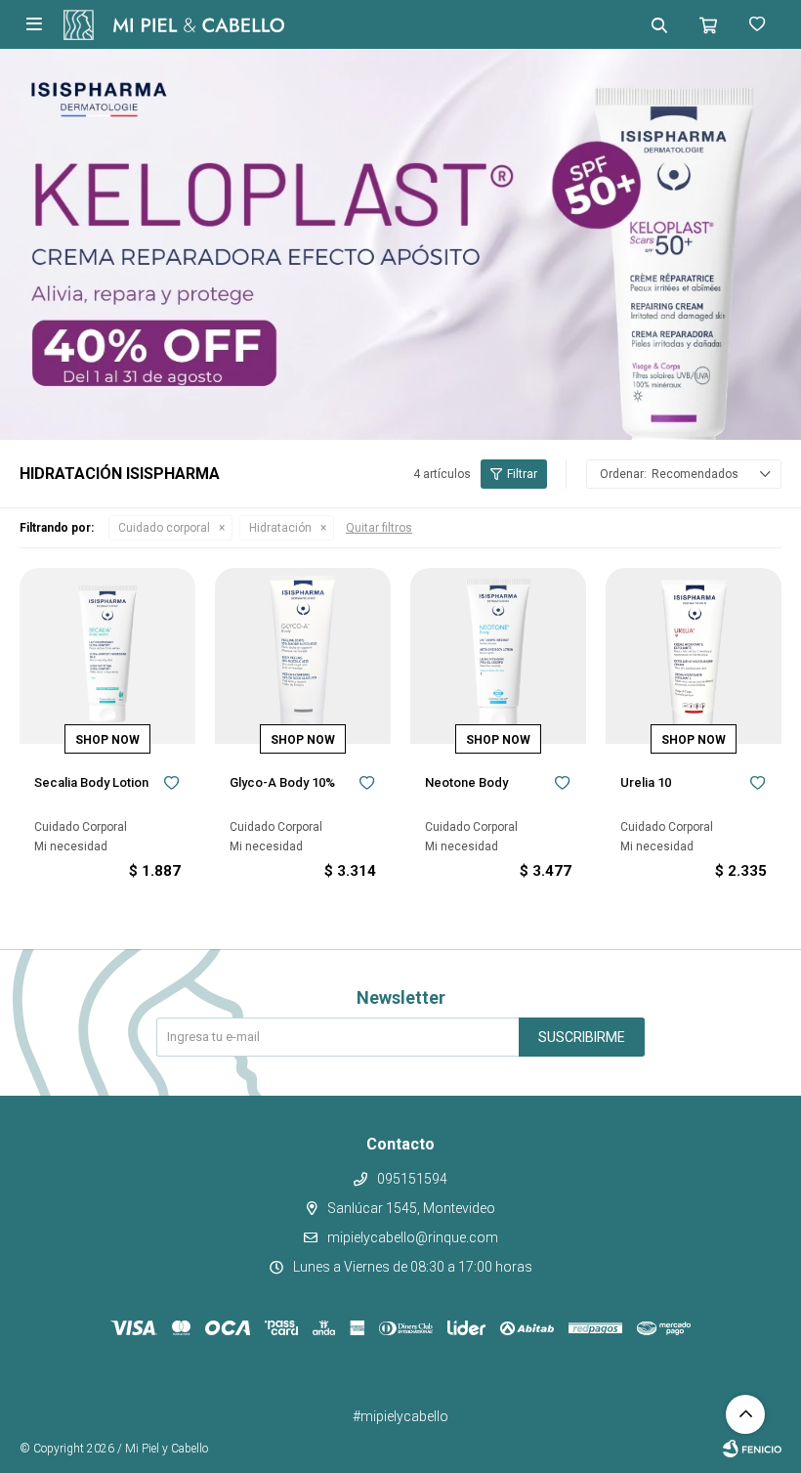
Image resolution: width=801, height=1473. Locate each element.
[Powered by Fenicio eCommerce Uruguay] (752, 1448)
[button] (659, 24)
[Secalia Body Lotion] (107, 656)
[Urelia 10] (693, 656)
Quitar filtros (379, 528)
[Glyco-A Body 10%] (303, 656)
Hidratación (280, 528)
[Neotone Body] (498, 656)
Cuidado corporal (164, 528)
